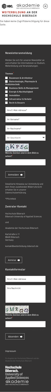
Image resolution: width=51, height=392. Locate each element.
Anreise (12, 260)
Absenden (13, 336)
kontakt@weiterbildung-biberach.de (21, 246)
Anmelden (13, 174)
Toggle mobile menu (45, 6)
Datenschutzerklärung (15, 192)
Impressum (10, 350)
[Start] (19, 372)
